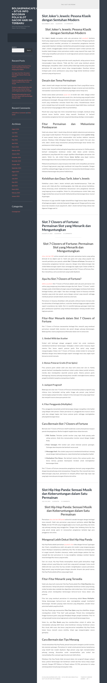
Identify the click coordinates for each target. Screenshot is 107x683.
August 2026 (15, 129)
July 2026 (14, 132)
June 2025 (15, 178)
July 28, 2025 (46, 501)
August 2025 (15, 171)
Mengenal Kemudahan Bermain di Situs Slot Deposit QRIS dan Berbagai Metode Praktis (22, 96)
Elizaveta (59, 23)
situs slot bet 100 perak (57, 519)
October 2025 (16, 164)
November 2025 (16, 161)
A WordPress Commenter (19, 112)
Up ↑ (88, 679)
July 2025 (14, 175)
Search (14, 47)
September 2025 (16, 168)
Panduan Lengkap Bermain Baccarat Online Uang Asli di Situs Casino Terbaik (22, 81)
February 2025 (16, 193)
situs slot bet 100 (48, 256)
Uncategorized (16, 211)
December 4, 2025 (48, 23)
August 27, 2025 (47, 233)
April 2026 (15, 143)
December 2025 (16, 157)
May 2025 (15, 182)
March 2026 (15, 147)
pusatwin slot (68, 544)
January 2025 (16, 196)
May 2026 (15, 140)
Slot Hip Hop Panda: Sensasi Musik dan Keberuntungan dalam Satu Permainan (67, 493)
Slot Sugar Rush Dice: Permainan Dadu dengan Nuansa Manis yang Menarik (21, 74)
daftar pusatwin (47, 284)
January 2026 (16, 154)
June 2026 (15, 136)
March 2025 (15, 189)
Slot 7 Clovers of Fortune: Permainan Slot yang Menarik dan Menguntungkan (66, 226)
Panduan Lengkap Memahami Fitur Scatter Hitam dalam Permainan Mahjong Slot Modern (21, 67)
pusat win (67, 95)
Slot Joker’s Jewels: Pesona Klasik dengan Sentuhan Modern (66, 18)
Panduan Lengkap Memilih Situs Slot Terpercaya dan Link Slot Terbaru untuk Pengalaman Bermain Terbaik (22, 89)
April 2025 (15, 185)
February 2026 (16, 150)
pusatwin (85, 38)
